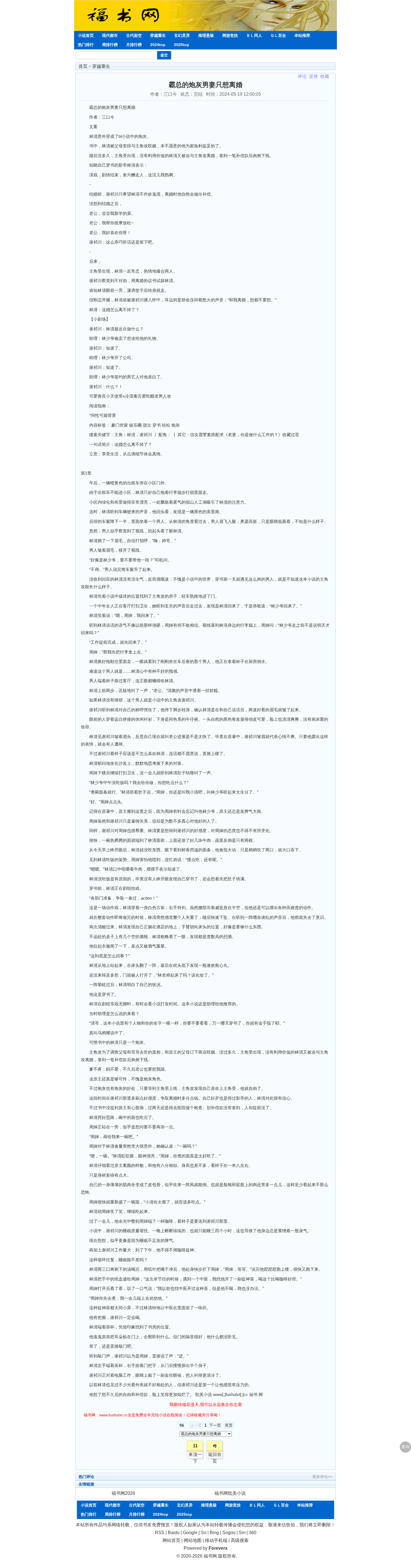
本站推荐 (302, 35)
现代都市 (110, 35)
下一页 (215, 1425)
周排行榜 (110, 44)
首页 (83, 66)
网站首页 (171, 1540)
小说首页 (86, 35)
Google (190, 1532)
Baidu (173, 1532)
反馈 (313, 76)
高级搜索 (240, 1540)
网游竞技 (230, 35)
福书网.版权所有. (220, 1556)
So (203, 1532)
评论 (302, 76)
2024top (158, 44)
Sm (242, 1532)
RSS (159, 1532)
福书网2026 (123, 1493)
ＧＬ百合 (278, 35)
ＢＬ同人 (254, 35)
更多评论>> (322, 1476)
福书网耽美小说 (230, 1493)
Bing (214, 1532)
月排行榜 (134, 44)
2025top (181, 44)
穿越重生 (158, 35)
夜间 (405, 1447)
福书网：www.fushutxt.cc (105, 1415)
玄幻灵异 (182, 35)
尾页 (229, 1425)
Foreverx (218, 1548)
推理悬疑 (206, 35)
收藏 (324, 76)
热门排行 (86, 44)
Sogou (228, 1532)
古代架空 (134, 35)
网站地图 (193, 1540)
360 (252, 1532)
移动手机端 (216, 1540)
